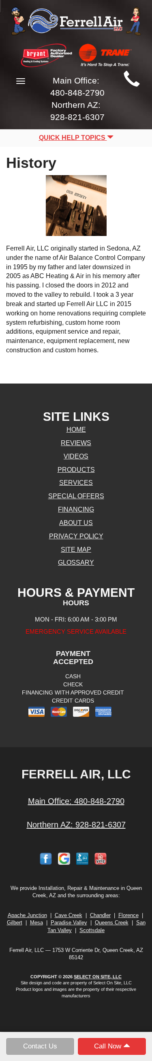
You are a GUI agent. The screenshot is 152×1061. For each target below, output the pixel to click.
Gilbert (14, 923)
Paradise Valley (69, 923)
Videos (76, 456)
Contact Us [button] (40, 1046)
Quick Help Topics (73, 137)
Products (76, 469)
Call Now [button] (108, 1046)
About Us (76, 522)
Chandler (100, 915)
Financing (76, 509)
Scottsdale (92, 930)
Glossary (76, 562)
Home (76, 429)
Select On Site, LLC (98, 976)
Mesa (36, 923)
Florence (128, 915)
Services (76, 482)
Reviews (76, 442)
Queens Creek (111, 923)
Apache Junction (27, 915)
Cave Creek (68, 915)
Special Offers (76, 496)
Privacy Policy (76, 536)
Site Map (76, 549)
